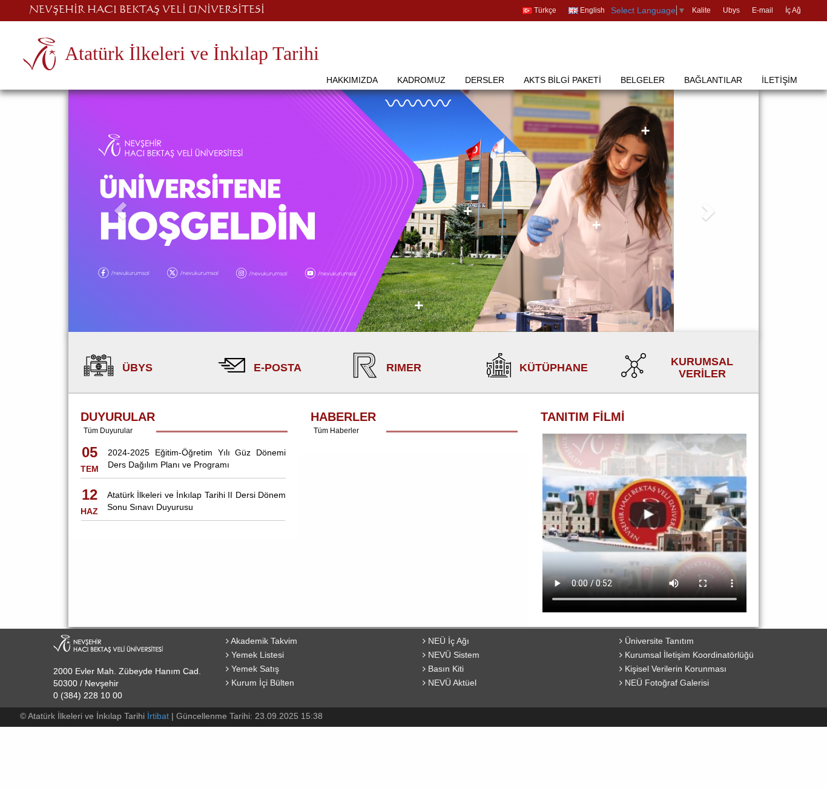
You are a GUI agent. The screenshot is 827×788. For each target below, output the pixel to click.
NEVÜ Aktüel (451, 682)
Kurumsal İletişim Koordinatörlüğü (688, 655)
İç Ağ (793, 10)
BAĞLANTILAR (713, 80)
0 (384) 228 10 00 (87, 695)
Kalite (701, 10)
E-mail (762, 10)
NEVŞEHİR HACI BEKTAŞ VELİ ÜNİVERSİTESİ (147, 10)
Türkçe (544, 10)
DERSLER (484, 80)
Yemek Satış (254, 669)
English (591, 10)
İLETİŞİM (779, 80)
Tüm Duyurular (108, 430)
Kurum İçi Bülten (261, 682)
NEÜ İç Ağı (447, 641)
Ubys (731, 10)
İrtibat (158, 716)
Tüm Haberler (336, 430)
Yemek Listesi (256, 655)
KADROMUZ (421, 80)
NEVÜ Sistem (452, 655)
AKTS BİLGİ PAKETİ (562, 80)
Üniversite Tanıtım (658, 641)
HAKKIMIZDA (352, 80)
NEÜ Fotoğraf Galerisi (665, 682)
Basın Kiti (445, 669)
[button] (120, 211)
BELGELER (643, 80)
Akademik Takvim (263, 641)
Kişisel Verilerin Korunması (674, 669)
